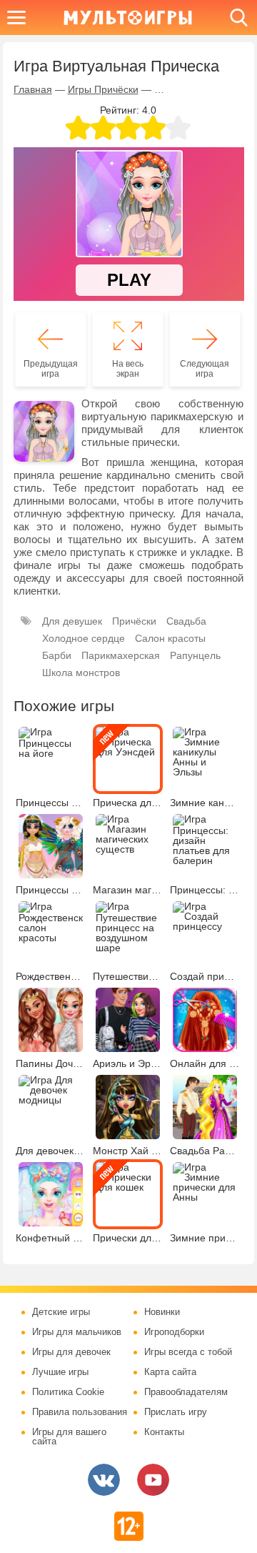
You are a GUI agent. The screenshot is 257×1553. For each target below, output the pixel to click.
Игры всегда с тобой (188, 1352)
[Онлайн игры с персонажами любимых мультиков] (128, 17)
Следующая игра (204, 369)
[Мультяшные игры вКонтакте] (104, 1480)
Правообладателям (186, 1392)
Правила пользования (79, 1412)
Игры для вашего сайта (69, 1437)
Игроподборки (174, 1332)
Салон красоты (170, 638)
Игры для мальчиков (76, 1332)
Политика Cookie (68, 1392)
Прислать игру (175, 1412)
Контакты (164, 1432)
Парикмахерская (120, 655)
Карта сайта (170, 1372)
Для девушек (72, 621)
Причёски (134, 621)
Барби (56, 655)
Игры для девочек (71, 1352)
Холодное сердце (83, 638)
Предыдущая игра (51, 369)
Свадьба (186, 621)
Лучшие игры (60, 1372)
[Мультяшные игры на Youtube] (153, 1480)
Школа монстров (81, 673)
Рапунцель (195, 655)
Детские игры (61, 1312)
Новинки (162, 1312)
